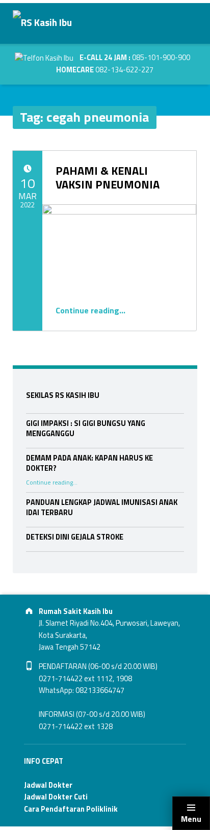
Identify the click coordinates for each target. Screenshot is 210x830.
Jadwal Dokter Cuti (56, 796)
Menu (191, 819)
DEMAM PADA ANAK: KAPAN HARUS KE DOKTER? (89, 463)
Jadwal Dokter (48, 785)
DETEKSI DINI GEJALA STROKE (74, 537)
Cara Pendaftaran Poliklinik (71, 809)
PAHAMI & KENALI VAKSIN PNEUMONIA (108, 177)
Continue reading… (90, 310)
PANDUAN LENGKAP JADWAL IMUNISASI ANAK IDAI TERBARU (101, 507)
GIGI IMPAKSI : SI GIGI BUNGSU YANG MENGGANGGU (85, 428)
